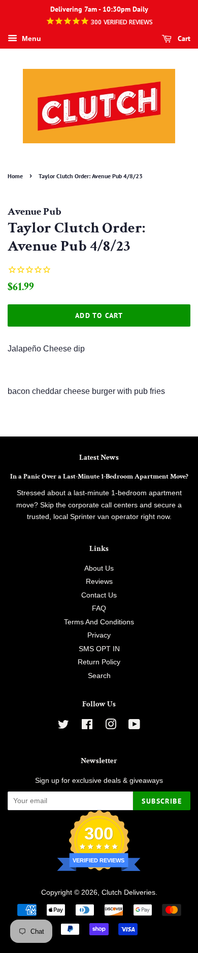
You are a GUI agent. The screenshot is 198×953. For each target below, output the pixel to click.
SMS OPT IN (99, 649)
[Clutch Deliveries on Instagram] (110, 726)
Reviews (99, 581)
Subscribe (162, 801)
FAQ (99, 608)
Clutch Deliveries (128, 892)
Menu (30, 38)
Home (15, 176)
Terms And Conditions (99, 622)
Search (99, 676)
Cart (183, 38)
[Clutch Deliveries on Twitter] (63, 726)
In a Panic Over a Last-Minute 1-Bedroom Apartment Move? (99, 476)
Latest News (99, 457)
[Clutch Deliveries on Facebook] (87, 726)
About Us (99, 568)
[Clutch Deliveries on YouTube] (134, 726)
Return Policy (99, 662)
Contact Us (99, 595)
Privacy (99, 635)
